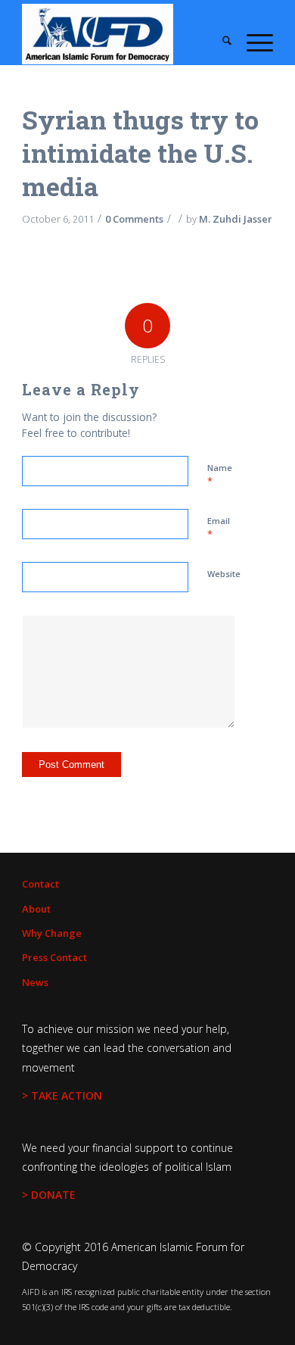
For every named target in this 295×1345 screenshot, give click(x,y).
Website (224, 573)
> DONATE (49, 1194)
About (36, 909)
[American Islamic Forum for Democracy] (122, 34)
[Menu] (252, 41)
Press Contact (54, 957)
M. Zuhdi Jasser (235, 219)
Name (219, 475)
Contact (40, 884)
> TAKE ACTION (62, 1095)
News (35, 982)
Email (218, 528)
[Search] (219, 41)
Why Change (52, 933)
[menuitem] (219, 41)
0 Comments (134, 219)
